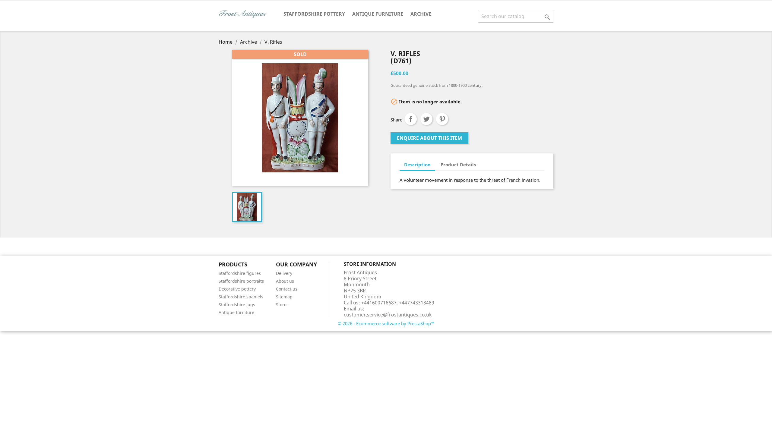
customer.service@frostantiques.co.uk (388, 314)
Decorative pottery (237, 289)
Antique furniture (236, 312)
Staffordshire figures (240, 273)
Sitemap (284, 297)
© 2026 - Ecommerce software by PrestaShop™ (386, 323)
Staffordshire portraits (241, 281)
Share (411, 119)
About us (285, 281)
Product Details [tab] (458, 165)
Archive (420, 14)
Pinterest (442, 119)
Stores (282, 304)
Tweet (426, 119)
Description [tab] (417, 165)
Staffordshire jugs (237, 304)
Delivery (284, 273)
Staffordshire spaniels (241, 297)
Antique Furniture (377, 14)
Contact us (286, 289)
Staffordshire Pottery (314, 14)
